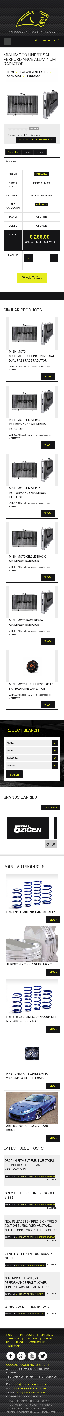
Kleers (12, 1408)
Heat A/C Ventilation (33, 72)
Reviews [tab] (40, 152)
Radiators (14, 76)
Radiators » (41, 204)
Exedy (45, 1412)
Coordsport (24, 1412)
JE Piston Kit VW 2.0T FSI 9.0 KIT (29, 964)
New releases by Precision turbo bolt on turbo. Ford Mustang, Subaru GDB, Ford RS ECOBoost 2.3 (31, 1226)
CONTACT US (37, 1342)
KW (11, 1401)
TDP (53, 1412)
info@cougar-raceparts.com (31, 1384)
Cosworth (47, 1401)
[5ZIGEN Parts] (28, 829)
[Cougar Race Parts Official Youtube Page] (32, 1356)
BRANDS (13, 1338)
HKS (17, 1401)
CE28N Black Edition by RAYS (27, 1307)
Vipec (51, 1408)
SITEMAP (14, 1346)
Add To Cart (33, 277)
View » (47, 377)
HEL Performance (28, 1408)
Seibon (34, 1404)
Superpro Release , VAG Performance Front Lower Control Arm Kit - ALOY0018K (27, 1283)
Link (43, 1408)
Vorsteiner (46, 1404)
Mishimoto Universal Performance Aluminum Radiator (28, 424)
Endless (34, 1401)
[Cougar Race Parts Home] (32, 21)
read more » (53, 1180)
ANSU (37, 1412)
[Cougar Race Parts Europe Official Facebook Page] (10, 1356)
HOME (11, 72)
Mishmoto (16, 1404)
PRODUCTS (27, 1334)
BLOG (19, 1342)
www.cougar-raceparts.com (30, 1388)
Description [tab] (13, 152)
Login (46, 40)
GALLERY (31, 1338)
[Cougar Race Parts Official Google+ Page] (21, 1356)
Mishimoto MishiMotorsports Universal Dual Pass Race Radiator (32, 356)
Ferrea (11, 1412)
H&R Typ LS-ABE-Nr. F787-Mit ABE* (30, 912)
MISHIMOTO (32, 76)
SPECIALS (47, 1334)
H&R (26, 1404)
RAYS (24, 1401)
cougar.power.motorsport (32, 1392)
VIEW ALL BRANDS (51, 808)
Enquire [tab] (27, 152)
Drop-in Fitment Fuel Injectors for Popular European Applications (29, 1165)
